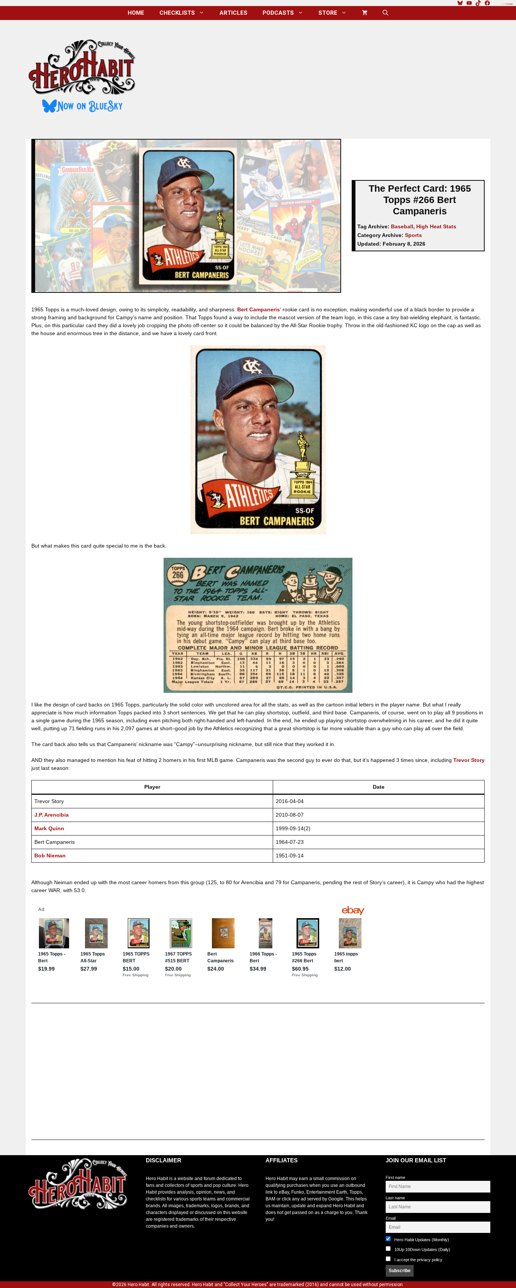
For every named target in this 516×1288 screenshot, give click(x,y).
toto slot (34, 1228)
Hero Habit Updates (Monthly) (421, 1239)
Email (390, 1218)
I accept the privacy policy (418, 1259)
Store (327, 12)
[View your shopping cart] (364, 13)
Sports (413, 235)
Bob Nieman (50, 856)
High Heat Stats (436, 226)
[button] (385, 13)
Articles (233, 12)
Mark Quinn (49, 828)
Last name (395, 1198)
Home (136, 12)
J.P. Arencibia (51, 815)
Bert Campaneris (258, 309)
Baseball (402, 226)
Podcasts (278, 12)
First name (395, 1177)
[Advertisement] (320, 76)
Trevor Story (469, 760)
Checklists (177, 12)
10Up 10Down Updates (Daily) (421, 1249)
